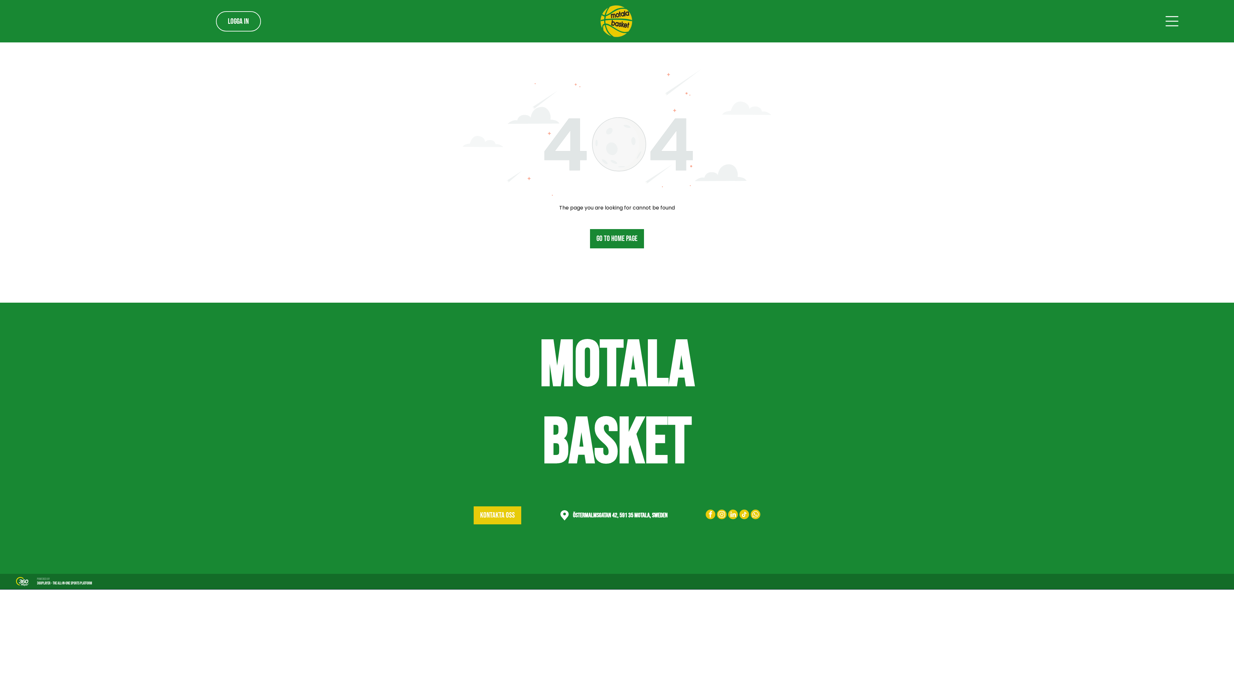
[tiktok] (744, 515)
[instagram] (722, 515)
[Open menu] (1172, 21)
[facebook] (710, 515)
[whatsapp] (755, 515)
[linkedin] (733, 515)
